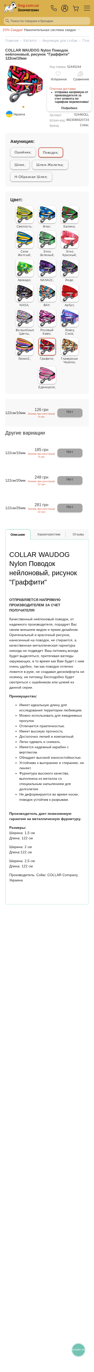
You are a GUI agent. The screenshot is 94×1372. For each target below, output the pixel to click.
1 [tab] (24, 108)
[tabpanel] (25, 83)
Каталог (30, 40)
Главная (12, 40)
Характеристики (48, 534)
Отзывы (78, 534)
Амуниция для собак (59, 40)
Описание (18, 534)
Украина (19, 114)
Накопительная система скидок (40, 30)
